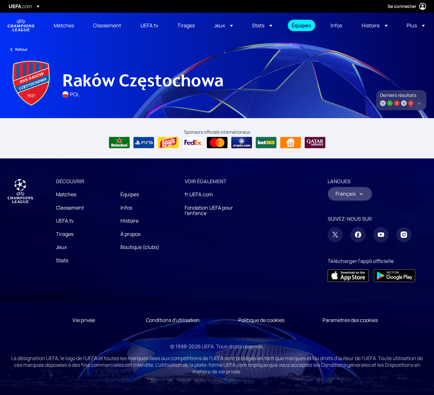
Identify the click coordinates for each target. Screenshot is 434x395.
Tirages (64, 234)
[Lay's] (168, 142)
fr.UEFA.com (199, 194)
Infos (126, 207)
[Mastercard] (217, 142)
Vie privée (83, 320)
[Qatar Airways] (315, 142)
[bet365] (266, 142)
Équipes (129, 194)
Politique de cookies (261, 320)
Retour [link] (21, 49)
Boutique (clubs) (139, 247)
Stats (62, 260)
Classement (70, 207)
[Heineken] (119, 142)
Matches (66, 194)
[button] (223, 25)
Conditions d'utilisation (173, 320)
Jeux (61, 247)
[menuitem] (65, 25)
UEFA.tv (65, 220)
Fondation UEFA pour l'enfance (209, 210)
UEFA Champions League (21, 25)
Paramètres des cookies (350, 320)
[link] (64, 25)
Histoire (129, 220)
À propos (130, 234)
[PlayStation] (143, 142)
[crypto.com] (241, 142)
